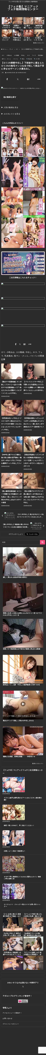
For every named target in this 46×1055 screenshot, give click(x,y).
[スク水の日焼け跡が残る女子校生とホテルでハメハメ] (34, 202)
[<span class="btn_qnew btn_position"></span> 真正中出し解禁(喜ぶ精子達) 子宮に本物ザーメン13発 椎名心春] (34, 142)
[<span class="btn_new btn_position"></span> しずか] (12, 233)
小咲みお (9, 55)
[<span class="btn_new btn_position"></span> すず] (12, 202)
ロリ (3, 55)
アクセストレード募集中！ (12, 1013)
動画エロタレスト (38, 43)
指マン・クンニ (6, 59)
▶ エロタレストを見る (10, 114)
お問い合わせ (7, 1018)
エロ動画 (16, 55)
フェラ (34, 55)
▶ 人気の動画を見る (9, 107)
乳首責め (40, 55)
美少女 (30, 59)
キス (28, 55)
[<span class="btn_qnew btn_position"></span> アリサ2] (12, 172)
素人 (23, 59)
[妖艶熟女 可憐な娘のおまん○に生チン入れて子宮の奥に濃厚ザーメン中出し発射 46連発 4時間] (34, 233)
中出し (23, 55)
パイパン (15, 59)
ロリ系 (38, 59)
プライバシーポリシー (11, 1024)
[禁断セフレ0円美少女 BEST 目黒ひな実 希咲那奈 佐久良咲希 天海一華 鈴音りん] (12, 142)
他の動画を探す (9, 97)
